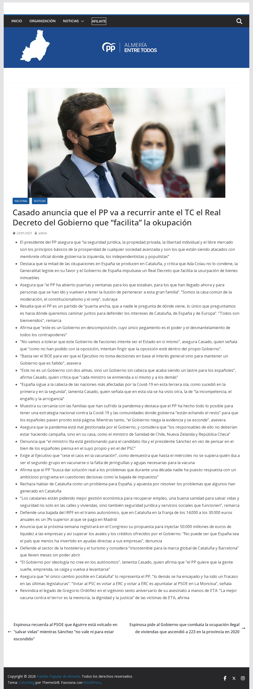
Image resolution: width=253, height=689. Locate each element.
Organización (42, 21)
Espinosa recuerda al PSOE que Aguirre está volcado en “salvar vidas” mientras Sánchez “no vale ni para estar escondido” (65, 632)
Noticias (71, 21)
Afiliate (99, 21)
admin (42, 233)
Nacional (21, 201)
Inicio (16, 21)
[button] (81, 21)
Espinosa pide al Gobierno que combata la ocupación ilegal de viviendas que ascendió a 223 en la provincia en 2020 (184, 628)
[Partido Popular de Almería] (126, 30)
